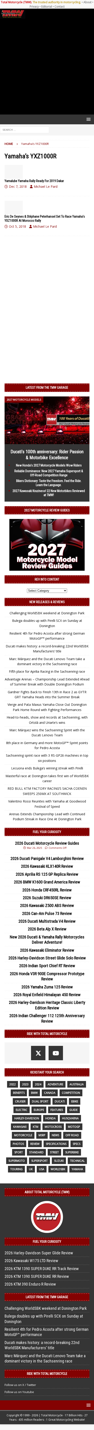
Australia (77, 1084)
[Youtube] (56, 1053)
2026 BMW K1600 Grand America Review (47, 882)
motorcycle (23, 1135)
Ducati (60, 1101)
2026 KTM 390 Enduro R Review (30, 1284)
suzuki (59, 1161)
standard (36, 1152)
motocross (53, 1127)
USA (41, 1169)
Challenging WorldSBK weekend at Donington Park (47, 613)
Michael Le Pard (45, 186)
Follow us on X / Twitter (20, 1385)
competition (71, 1093)
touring (16, 1169)
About (87, 2)
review (34, 1144)
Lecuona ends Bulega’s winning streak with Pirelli (47, 768)
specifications (56, 1144)
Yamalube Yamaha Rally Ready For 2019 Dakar (34, 181)
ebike (74, 1101)
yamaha (77, 1169)
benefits (19, 1093)
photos (18, 1144)
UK (31, 1169)
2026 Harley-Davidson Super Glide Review (39, 1252)
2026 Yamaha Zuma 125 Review (47, 987)
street (54, 1152)
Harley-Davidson (26, 1118)
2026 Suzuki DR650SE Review (47, 897)
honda (50, 1118)
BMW (34, 1093)
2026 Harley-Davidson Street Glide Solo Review (47, 958)
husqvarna (70, 1118)
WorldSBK (58, 1169)
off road (72, 1135)
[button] (88, 119)
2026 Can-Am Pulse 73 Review (47, 913)
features (56, 1110)
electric (21, 1110)
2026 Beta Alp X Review (47, 929)
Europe (39, 1110)
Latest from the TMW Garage (47, 387)
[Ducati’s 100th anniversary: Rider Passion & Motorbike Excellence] (47, 441)
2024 (38, 1084)
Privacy (34, 6)
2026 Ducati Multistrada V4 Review (47, 921)
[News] (14, 172)
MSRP (42, 1135)
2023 (25, 1084)
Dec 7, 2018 (18, 186)
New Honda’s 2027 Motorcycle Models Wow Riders (49, 465)
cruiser (20, 1101)
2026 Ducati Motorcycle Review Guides (47, 843)
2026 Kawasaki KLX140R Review (47, 866)
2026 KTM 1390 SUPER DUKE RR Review (37, 1276)
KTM (35, 1127)
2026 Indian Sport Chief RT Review (47, 965)
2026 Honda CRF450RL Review (47, 890)
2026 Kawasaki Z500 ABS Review (47, 905)
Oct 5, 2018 (17, 226)
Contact (60, 6)
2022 (12, 1084)
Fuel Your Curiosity (47, 832)
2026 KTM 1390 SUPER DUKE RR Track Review (42, 1268)
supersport (39, 1161)
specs (76, 1144)
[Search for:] (24, 130)
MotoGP (74, 1127)
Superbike (72, 1152)
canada (49, 1093)
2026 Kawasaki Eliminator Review (47, 950)
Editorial (46, 6)
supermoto (16, 1161)
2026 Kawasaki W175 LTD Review (31, 1260)
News (55, 1135)
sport (18, 1152)
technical (77, 1161)
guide (73, 1110)
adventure (55, 1084)
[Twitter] (38, 1053)
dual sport (40, 1101)
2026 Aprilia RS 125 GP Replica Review (47, 874)
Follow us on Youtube (19, 1392)
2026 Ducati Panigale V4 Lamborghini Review (47, 858)
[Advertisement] (47, 67)
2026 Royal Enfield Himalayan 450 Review (47, 994)
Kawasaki (19, 1127)
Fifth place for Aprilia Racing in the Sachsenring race (47, 671)
